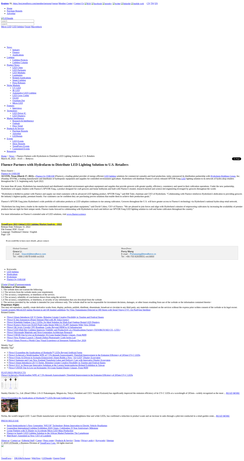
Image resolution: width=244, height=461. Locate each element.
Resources (11, 151)
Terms (77, 440)
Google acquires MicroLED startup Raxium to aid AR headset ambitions (33, 310)
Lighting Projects (20, 60)
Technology (12, 111)
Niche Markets (13, 85)
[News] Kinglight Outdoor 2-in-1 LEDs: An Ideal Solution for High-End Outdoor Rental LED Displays (53, 322)
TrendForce (6, 458)
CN (148, 3)
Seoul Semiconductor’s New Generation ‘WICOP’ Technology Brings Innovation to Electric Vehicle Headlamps (57, 425)
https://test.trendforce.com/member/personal (32, 3)
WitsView (36, 458)
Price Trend (17, 126)
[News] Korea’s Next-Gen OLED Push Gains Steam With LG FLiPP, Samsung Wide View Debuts (51, 325)
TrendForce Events (20, 146)
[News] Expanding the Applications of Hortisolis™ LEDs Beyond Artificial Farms (45, 352)
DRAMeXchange (22, 458)
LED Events (18, 141)
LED (183, 178)
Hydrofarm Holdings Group (223, 176)
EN (156, 3)
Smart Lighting (19, 80)
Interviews (17, 108)
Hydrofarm (12, 277)
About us (5, 440)
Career (39, 440)
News (9, 47)
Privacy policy (87, 440)
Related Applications (21, 78)
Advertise (11, 13)
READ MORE (233, 393)
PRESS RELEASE (10, 421)
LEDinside (47, 458)
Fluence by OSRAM (10, 173)
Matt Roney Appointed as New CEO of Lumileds (29, 436)
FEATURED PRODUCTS (13, 372)
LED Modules (18, 72)
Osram (27, 27)
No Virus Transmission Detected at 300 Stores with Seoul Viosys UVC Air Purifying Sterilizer (108, 310)
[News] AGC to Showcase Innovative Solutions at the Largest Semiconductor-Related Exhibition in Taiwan (56, 365)
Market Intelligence (15, 118)
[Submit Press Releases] (122, 38)
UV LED (16, 88)
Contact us (15, 440)
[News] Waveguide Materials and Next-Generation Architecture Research (39, 332)
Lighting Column (20, 62)
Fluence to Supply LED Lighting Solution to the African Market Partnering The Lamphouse (48, 433)
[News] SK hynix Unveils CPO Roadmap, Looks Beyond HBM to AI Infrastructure (44, 327)
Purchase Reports (14, 11)
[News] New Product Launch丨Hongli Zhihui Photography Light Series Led (41, 337)
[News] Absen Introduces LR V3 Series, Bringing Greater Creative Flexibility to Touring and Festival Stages (55, 317)
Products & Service (15, 128)
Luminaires (17, 75)
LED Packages (19, 70)
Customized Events (21, 149)
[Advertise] (122, 34)
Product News (13, 65)
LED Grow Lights (20, 95)
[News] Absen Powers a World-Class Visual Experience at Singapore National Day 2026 (46, 340)
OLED (15, 98)
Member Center (65, 3)
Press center (48, 440)
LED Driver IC (19, 113)
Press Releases (18, 83)
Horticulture (12, 274)
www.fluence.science (76, 214)
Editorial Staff (28, 440)
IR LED (16, 90)
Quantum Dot (18, 100)
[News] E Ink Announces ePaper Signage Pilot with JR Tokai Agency (38, 320)
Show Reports (18, 143)
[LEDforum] (122, 42)
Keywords (100, 440)
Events (10, 138)
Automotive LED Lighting (24, 93)
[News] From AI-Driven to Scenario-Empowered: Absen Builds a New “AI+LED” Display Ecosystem (54, 357)
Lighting (10, 57)
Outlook (16, 123)
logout (55, 3)
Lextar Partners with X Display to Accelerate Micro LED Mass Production (40, 430)
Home (9, 8)
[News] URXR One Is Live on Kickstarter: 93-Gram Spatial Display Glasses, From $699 (46, 335)
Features (10, 105)
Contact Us (79, 3)
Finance (15, 52)
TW (152, 3)
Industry (16, 50)
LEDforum (17, 136)
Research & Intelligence (23, 121)
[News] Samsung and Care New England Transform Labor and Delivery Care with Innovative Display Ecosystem (59, 360)
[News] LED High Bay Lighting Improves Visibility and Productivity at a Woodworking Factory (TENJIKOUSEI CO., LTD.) (63, 330)
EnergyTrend (59, 458)
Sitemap (110, 440)
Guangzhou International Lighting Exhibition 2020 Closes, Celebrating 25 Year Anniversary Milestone (52, 428)
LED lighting (18, 27)
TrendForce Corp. (48, 443)
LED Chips (17, 67)
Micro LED (6, 27)
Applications (18, 55)
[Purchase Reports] (122, 30)
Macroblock (36, 27)
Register (5, 3)
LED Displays (18, 116)
